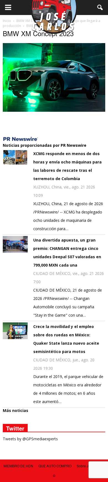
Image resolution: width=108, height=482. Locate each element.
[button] (100, 7)
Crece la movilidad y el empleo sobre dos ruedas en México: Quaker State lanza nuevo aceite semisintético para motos (66, 339)
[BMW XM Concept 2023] (54, 110)
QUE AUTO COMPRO (54, 465)
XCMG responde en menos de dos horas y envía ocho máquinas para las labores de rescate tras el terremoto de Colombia (67, 166)
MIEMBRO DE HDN (18, 465)
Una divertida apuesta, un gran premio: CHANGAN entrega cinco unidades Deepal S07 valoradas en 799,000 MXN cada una (67, 252)
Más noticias (15, 410)
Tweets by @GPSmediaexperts (30, 438)
